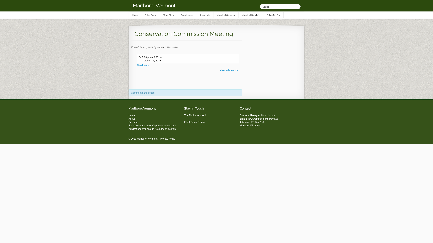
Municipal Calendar (226, 15)
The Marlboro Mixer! (195, 115)
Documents (204, 15)
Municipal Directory (251, 15)
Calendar (133, 122)
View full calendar (229, 70)
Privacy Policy (167, 138)
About (132, 118)
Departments (186, 15)
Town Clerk (168, 15)
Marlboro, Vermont (154, 5)
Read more (143, 65)
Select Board (150, 15)
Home (132, 115)
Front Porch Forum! (194, 122)
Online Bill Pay (273, 15)
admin (160, 47)
